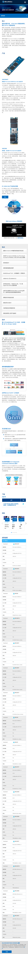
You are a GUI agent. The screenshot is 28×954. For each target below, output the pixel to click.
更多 (5, 197)
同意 (7, 952)
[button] (25, 523)
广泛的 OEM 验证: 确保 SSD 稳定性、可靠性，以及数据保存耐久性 (11, 504)
